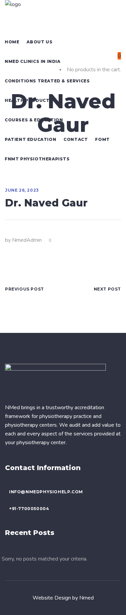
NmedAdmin (27, 240)
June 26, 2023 (22, 190)
